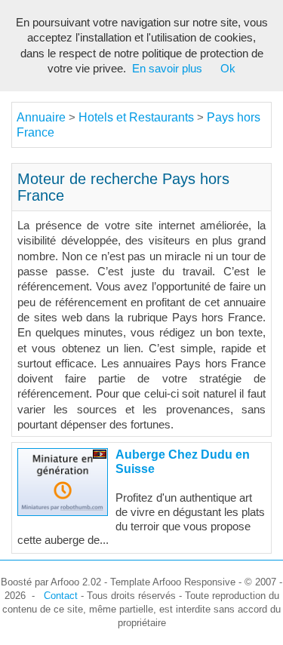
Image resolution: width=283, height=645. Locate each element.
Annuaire (41, 117)
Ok (227, 69)
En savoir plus (167, 69)
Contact (61, 595)
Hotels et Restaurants (137, 117)
